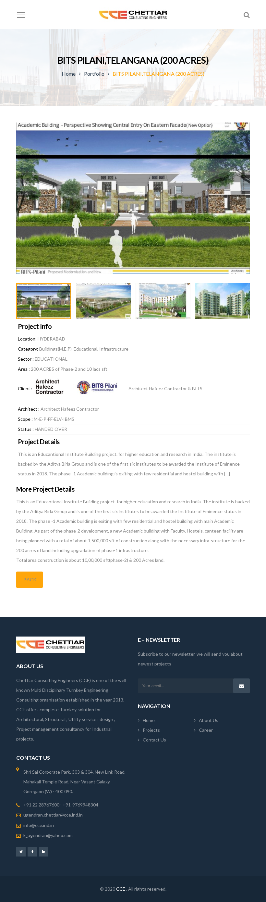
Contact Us (154, 739)
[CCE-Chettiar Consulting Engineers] (133, 14)
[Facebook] (32, 851)
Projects (151, 730)
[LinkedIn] (43, 851)
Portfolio (94, 74)
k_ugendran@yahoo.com (48, 835)
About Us (208, 720)
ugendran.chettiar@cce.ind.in (53, 815)
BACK (29, 579)
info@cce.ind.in (38, 825)
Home (69, 74)
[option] (133, 198)
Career (206, 730)
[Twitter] (21, 851)
